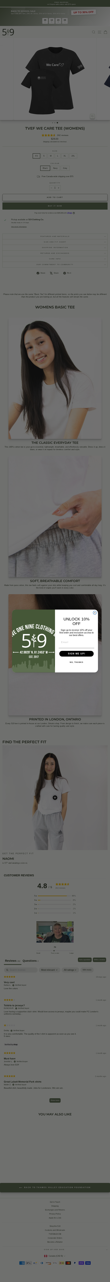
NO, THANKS (76, 662)
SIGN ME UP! (76, 653)
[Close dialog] (95, 612)
